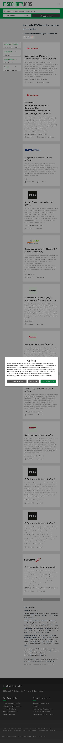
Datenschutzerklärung (46, 375)
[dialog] (31, 371)
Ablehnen (33, 381)
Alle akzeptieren (48, 381)
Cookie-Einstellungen (16, 381)
